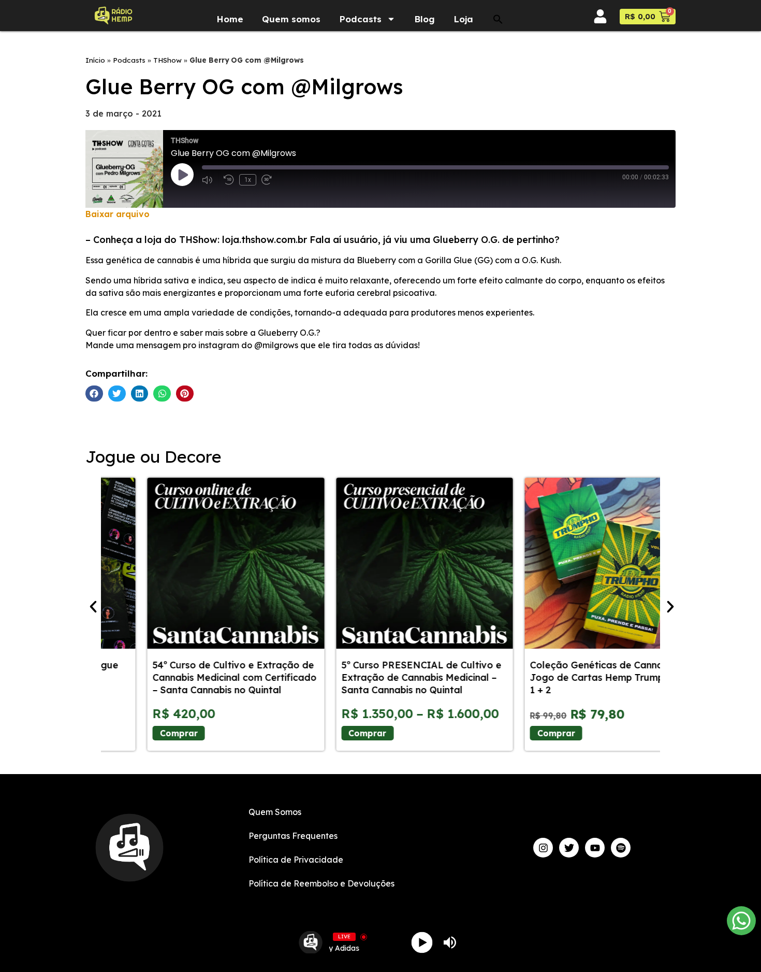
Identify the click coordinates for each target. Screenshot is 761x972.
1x (247, 179)
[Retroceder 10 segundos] (229, 180)
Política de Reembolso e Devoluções (321, 883)
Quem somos (291, 41)
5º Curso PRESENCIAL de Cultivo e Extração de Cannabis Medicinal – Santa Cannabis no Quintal (377, 677)
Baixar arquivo (117, 214)
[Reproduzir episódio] (182, 174)
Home (229, 41)
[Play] (422, 942)
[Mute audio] (210, 179)
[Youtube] (595, 847)
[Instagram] (543, 847)
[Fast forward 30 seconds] (269, 180)
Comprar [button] (512, 733)
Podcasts (360, 41)
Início (95, 59)
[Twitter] (569, 847)
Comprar (135, 733)
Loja (463, 41)
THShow (167, 59)
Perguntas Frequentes (293, 836)
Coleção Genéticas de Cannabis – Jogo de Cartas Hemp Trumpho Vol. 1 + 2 (568, 677)
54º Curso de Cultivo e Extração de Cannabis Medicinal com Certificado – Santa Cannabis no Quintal (191, 677)
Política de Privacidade (295, 859)
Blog (424, 41)
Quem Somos (274, 812)
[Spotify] (621, 847)
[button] (498, 42)
